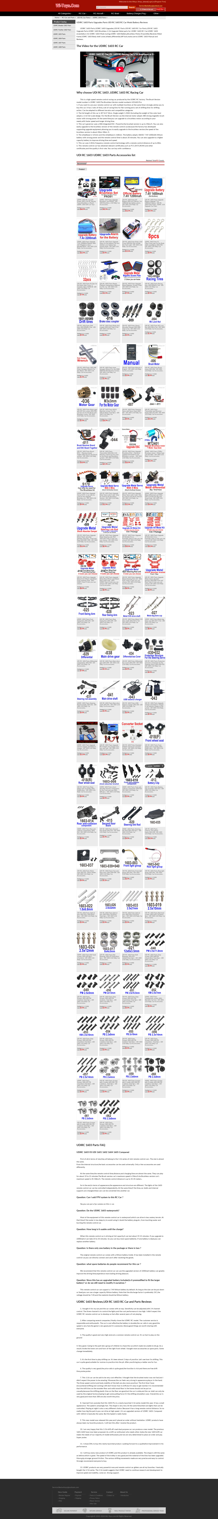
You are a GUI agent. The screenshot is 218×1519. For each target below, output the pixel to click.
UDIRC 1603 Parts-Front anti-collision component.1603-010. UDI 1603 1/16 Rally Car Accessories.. (132, 789)
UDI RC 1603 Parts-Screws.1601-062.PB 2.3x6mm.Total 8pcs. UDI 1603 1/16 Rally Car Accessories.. (108, 1126)
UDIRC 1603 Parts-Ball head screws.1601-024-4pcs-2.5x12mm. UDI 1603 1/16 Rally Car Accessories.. (86, 957)
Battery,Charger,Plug (136, 13)
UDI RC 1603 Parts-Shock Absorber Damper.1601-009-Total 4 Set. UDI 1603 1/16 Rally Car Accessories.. (131, 328)
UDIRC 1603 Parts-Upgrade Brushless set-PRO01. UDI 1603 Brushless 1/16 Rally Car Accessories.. (110, 202)
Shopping (62, 1498)
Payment (78, 1495)
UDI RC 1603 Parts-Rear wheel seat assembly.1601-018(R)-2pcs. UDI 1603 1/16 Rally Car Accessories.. (86, 789)
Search (132, 7)
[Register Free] (160, 2)
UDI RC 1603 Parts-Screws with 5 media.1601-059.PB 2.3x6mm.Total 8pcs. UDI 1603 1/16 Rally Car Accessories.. (131, 1084)
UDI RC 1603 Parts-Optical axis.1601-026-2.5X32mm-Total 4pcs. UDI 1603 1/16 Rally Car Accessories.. (108, 915)
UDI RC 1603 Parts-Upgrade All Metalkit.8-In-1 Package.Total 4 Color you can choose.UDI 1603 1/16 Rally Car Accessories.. (132, 539)
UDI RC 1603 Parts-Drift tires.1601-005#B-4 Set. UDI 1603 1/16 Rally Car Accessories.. (86, 328)
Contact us (110, 1495)
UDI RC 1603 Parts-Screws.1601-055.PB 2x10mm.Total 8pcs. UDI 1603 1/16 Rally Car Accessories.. (132, 1041)
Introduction (125, 1495)
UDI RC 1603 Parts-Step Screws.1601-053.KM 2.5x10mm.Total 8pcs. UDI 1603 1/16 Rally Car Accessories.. (86, 1042)
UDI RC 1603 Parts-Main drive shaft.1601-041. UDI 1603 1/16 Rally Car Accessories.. (110, 704)
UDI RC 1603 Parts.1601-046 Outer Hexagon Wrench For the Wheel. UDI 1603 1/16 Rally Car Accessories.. (86, 370)
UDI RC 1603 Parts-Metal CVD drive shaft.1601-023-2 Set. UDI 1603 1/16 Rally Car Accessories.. (132, 621)
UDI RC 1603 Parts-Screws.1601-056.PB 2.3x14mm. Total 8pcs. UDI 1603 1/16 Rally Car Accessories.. (154, 1042)
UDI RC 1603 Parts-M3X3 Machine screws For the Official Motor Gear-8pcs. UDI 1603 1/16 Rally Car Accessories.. (109, 413)
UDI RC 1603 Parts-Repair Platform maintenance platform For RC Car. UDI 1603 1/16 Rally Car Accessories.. (110, 286)
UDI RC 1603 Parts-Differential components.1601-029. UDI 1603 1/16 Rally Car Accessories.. (87, 663)
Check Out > (160, 9)
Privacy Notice (95, 1498)
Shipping (78, 1498)
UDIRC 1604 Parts (59, 38)
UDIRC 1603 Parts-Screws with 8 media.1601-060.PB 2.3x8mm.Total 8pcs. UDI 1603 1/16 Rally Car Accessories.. (153, 1084)
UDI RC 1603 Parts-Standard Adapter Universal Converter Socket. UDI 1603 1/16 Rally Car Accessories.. (131, 747)
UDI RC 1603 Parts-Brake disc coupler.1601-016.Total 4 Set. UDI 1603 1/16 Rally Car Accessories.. (110, 328)
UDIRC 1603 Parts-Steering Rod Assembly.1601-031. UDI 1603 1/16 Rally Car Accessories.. (86, 705)
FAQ (60, 1501)
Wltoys (134, 2)
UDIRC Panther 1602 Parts (62, 30)
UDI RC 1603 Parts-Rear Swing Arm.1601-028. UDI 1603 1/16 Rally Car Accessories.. (108, 621)
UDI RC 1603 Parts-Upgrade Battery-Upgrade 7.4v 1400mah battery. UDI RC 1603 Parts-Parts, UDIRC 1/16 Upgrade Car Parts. (155, 203)
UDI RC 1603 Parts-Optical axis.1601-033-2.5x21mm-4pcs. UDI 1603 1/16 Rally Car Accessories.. (132, 915)
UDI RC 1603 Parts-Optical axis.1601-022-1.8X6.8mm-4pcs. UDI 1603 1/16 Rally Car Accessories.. (87, 915)
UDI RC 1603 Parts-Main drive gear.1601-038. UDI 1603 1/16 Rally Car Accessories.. (110, 662)
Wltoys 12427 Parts (123, 10)
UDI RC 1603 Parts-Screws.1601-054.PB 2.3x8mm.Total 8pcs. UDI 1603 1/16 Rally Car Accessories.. (108, 1042)
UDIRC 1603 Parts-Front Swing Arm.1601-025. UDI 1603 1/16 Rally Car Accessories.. (85, 621)
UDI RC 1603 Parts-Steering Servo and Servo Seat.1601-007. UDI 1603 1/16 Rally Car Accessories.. (131, 412)
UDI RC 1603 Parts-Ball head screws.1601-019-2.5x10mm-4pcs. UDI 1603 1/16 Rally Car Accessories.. (155, 915)
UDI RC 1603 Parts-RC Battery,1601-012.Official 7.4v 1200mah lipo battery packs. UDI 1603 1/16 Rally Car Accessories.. (132, 203)
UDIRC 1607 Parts (59, 43)
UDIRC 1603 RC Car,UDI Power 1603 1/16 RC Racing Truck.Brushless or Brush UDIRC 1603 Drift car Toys (86, 202)
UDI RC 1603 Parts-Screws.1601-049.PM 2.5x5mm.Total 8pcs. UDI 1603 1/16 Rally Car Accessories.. (85, 1000)
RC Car (82, 13)
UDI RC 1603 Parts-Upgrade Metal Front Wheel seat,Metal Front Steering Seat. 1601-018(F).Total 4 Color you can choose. (87, 580)
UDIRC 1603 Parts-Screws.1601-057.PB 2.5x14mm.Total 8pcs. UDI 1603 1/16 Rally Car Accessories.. (86, 1084)
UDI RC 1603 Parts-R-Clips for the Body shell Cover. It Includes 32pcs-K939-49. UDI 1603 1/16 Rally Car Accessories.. (87, 287)
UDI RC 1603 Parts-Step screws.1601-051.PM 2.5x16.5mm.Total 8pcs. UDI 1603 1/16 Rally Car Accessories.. (131, 1000)
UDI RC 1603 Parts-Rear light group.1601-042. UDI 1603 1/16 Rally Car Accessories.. (154, 872)
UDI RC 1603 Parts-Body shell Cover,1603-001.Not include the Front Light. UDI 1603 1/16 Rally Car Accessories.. (132, 244)
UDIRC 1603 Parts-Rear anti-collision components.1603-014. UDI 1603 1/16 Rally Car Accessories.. (86, 831)
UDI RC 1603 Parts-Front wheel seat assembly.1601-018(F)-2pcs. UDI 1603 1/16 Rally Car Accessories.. (154, 747)
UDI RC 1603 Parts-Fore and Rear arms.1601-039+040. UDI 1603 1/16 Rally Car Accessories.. (110, 873)
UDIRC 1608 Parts (59, 47)
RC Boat (115, 13)
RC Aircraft (98, 13)
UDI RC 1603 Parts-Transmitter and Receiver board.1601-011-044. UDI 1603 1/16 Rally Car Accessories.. (155, 412)
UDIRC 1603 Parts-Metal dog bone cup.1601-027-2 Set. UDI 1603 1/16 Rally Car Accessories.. (155, 621)
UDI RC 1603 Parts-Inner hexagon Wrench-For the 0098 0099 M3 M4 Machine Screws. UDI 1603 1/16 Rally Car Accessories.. (110, 371)
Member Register (64, 1495)
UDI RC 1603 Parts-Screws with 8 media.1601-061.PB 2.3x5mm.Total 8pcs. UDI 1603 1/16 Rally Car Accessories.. (86, 1126)
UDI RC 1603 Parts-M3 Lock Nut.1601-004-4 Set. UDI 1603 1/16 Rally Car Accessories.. (155, 327)
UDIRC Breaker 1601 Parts (62, 25)
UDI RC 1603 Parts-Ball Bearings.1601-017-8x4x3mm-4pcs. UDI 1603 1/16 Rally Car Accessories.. (110, 957)
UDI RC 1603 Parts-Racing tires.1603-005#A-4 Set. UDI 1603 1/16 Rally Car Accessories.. (154, 286)
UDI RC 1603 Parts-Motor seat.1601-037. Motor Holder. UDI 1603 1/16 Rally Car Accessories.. (86, 873)
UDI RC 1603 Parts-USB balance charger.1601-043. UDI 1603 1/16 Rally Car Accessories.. (132, 705)
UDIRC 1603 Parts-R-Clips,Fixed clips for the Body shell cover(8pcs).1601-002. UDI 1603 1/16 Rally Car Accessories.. (154, 245)
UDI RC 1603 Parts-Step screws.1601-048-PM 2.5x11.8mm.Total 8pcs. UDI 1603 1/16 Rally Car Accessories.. (154, 958)
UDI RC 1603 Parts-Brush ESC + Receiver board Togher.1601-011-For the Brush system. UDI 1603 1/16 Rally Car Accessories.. (87, 455)
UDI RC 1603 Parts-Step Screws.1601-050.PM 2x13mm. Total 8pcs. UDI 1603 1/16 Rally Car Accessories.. (108, 1000)
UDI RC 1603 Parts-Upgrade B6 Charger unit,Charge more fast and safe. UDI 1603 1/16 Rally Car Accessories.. (109, 747)
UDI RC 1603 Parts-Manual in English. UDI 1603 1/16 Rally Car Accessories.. (132, 369)
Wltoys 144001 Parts (112, 10)
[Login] (150, 2)
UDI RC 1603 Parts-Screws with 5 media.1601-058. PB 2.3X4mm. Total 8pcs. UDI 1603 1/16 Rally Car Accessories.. (109, 1084)
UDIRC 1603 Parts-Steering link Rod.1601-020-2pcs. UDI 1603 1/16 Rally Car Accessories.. (131, 831)
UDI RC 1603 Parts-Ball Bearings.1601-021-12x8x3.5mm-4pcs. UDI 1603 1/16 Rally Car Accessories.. (131, 957)
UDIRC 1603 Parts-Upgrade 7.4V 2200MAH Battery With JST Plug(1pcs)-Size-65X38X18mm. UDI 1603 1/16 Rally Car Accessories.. (87, 245)
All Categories (64, 13)
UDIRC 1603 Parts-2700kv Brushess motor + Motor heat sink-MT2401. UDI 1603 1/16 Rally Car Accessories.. (154, 454)
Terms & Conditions (96, 1495)
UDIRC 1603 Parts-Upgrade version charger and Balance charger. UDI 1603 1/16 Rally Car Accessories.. (86, 747)
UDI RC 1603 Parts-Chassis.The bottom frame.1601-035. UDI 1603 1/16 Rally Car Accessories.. (154, 831)
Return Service (95, 1501)
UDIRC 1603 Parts (59, 34)
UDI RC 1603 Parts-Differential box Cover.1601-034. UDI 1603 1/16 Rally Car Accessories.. (132, 662)
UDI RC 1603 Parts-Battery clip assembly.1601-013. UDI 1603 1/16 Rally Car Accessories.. (154, 789)
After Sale (93, 1503)
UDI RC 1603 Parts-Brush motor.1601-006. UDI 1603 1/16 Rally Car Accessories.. (154, 369)
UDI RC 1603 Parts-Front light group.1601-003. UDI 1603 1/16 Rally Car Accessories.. (132, 872)
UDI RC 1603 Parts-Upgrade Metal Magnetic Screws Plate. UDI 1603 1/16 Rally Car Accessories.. (132, 286)
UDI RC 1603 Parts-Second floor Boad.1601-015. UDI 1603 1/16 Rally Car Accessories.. (110, 830)
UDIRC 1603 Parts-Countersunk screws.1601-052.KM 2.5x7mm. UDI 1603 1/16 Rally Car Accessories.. (154, 999)
